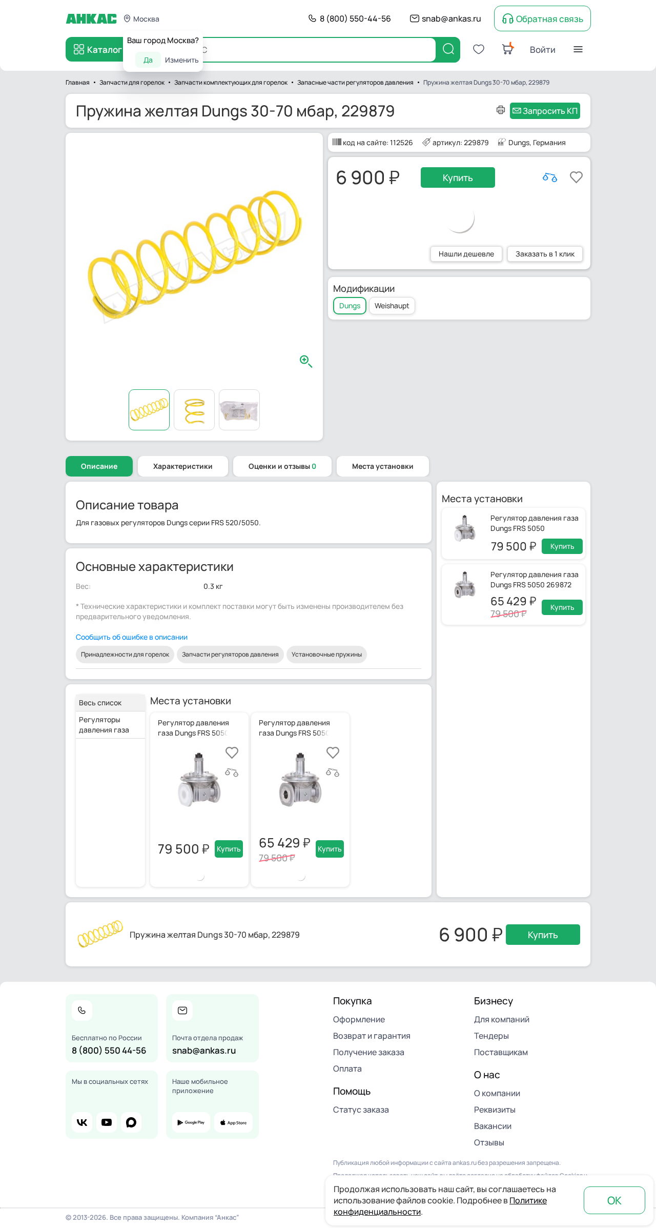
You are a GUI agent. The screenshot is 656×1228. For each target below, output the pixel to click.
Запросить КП (550, 110)
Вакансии (492, 1126)
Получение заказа (368, 1052)
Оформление (359, 1019)
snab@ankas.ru (451, 18)
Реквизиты (495, 1109)
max (131, 1122)
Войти (543, 49)
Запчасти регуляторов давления (230, 654)
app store (233, 1122)
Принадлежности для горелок (125, 654)
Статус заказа (361, 1109)
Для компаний (501, 1019)
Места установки (383, 466)
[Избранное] (478, 49)
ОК (614, 1200)
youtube (106, 1122)
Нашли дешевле (466, 254)
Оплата (347, 1068)
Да (148, 60)
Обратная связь (549, 19)
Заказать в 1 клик (545, 254)
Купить (458, 177)
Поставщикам (501, 1052)
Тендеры (491, 1035)
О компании (497, 1093)
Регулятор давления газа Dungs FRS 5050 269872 (534, 579)
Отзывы (489, 1142)
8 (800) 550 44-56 (109, 1050)
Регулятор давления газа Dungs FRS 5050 (534, 523)
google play (191, 1122)
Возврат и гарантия (372, 1035)
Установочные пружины (327, 654)
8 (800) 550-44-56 (355, 18)
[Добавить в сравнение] (550, 177)
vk (82, 1122)
